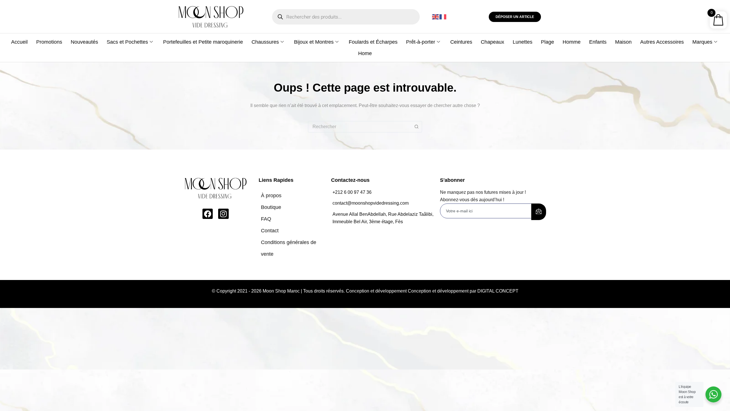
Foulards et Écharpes (373, 42)
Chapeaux (492, 42)
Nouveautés (84, 42)
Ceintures (461, 42)
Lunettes (522, 42)
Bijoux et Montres (314, 42)
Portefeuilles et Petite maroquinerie (203, 42)
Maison (623, 42)
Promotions (49, 42)
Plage (547, 42)
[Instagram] (223, 214)
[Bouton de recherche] (416, 126)
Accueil (19, 42)
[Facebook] (207, 214)
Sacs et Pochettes (127, 42)
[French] (443, 16)
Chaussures (265, 42)
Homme (572, 42)
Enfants (598, 42)
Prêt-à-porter (420, 42)
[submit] (538, 212)
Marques (702, 42)
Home (365, 53)
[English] (435, 16)
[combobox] (359, 126)
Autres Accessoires (662, 42)
